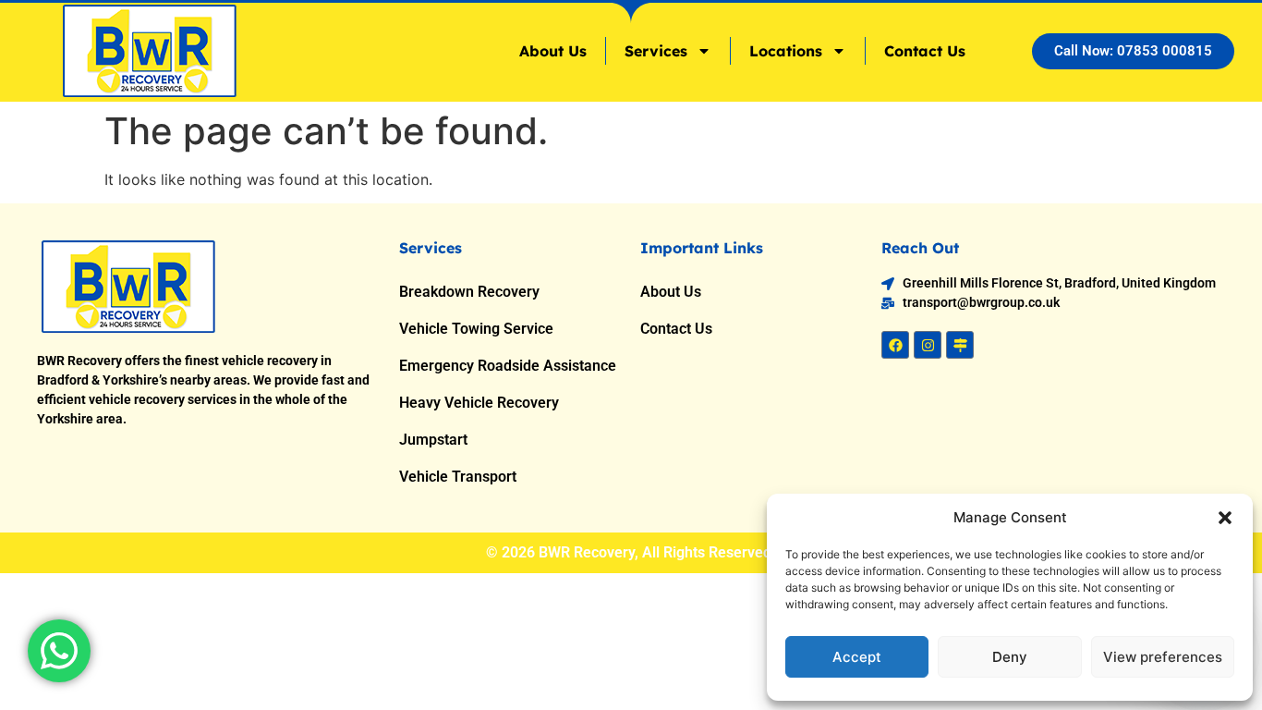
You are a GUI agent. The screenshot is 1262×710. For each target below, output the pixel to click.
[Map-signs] (960, 345)
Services (656, 51)
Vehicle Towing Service (476, 328)
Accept (856, 657)
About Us (553, 51)
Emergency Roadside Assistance (507, 365)
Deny (1009, 657)
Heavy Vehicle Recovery (479, 402)
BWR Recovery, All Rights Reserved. (657, 552)
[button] (1225, 517)
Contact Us (924, 51)
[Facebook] (895, 345)
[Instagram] (927, 345)
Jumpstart (433, 439)
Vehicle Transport (457, 476)
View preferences (1162, 657)
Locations (785, 51)
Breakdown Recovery (469, 291)
